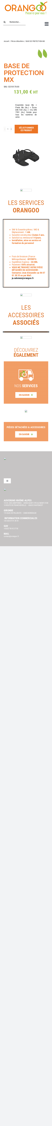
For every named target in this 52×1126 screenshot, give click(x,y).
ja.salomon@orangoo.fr (23, 278)
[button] (6, 424)
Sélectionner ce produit (26, 129)
